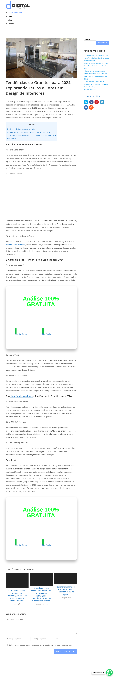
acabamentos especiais (15, 244)
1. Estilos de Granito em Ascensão (21, 129)
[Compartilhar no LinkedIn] (102, 102)
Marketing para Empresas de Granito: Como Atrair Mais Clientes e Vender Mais (96, 66)
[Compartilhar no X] (86, 102)
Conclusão (11, 138)
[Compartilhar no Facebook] (91, 102)
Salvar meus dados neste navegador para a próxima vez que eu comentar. (40, 645)
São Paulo (46, 334)
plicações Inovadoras (21, 396)
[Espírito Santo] (16, 331)
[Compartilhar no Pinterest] (96, 102)
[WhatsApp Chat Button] (109, 672)
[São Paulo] (43, 331)
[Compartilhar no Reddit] (91, 107)
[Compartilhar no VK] (86, 107)
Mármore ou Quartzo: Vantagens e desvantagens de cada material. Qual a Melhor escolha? (17, 595)
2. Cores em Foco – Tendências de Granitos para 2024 (28, 132)
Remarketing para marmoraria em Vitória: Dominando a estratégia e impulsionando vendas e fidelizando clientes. (41, 594)
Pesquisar (87, 39)
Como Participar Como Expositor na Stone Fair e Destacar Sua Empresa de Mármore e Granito (96, 58)
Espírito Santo (21, 334)
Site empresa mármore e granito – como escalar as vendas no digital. (65, 591)
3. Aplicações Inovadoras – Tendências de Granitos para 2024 (31, 135)
